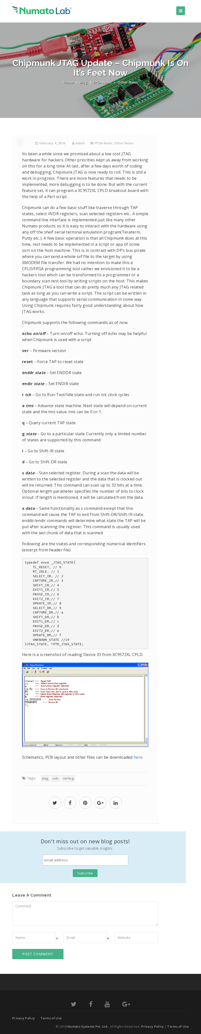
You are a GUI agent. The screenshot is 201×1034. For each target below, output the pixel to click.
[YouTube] (107, 1005)
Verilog (68, 778)
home (68, 82)
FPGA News (102, 82)
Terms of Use (51, 1018)
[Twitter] (73, 1005)
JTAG (45, 778)
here (138, 757)
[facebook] (70, 803)
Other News (128, 82)
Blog (83, 82)
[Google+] (126, 1005)
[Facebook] (90, 1005)
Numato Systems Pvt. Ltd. (87, 1026)
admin (80, 143)
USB (55, 778)
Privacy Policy (23, 1018)
